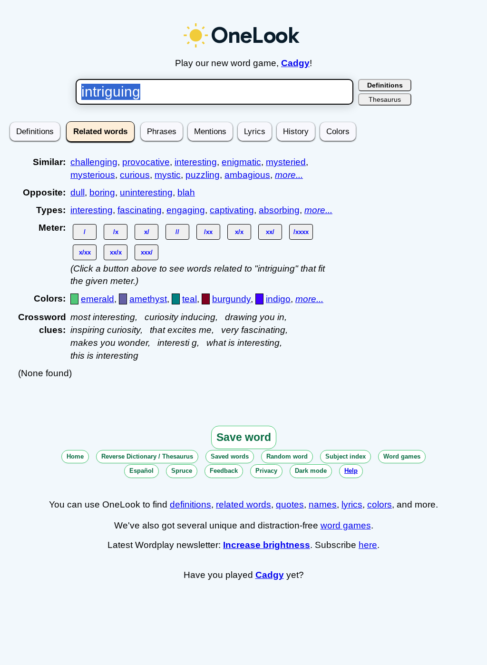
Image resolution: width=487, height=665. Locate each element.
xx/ (270, 231)
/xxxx (301, 231)
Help (351, 470)
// (177, 231)
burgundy (231, 299)
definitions (190, 504)
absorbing (279, 210)
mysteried (286, 162)
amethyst (148, 299)
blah (186, 192)
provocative (146, 162)
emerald (97, 299)
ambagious (247, 175)
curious (135, 175)
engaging (185, 210)
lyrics (351, 504)
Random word (287, 456)
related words (243, 504)
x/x (239, 231)
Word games (401, 456)
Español (141, 470)
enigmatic (241, 162)
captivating (232, 210)
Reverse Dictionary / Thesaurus (147, 456)
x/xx (85, 252)
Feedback (224, 470)
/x (115, 231)
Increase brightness (266, 545)
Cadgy (295, 63)
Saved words (230, 456)
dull (77, 192)
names (323, 504)
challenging (93, 162)
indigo (278, 299)
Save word (243, 437)
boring (102, 192)
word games (346, 525)
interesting (196, 162)
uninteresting (146, 192)
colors (379, 504)
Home (75, 456)
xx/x (116, 252)
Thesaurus (385, 99)
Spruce (181, 470)
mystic (168, 175)
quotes (290, 504)
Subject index (345, 456)
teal (189, 299)
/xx (208, 231)
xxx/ (147, 252)
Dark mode (311, 470)
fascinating (139, 210)
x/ (146, 231)
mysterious (92, 175)
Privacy (266, 470)
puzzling (202, 175)
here (368, 545)
